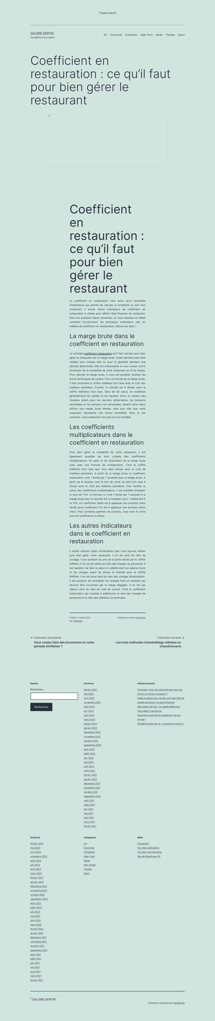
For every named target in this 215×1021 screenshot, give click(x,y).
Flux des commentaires (149, 852)
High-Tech (146, 34)
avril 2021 (89, 817)
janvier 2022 (90, 779)
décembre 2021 (92, 783)
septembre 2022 (92, 745)
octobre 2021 (91, 792)
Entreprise (131, 34)
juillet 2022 (89, 753)
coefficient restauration (98, 353)
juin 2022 (89, 758)
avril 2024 (89, 698)
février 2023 (90, 723)
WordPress (179, 1003)
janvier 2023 (90, 728)
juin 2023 (89, 711)
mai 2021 (88, 813)
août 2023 (89, 706)
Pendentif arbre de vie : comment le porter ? (160, 723)
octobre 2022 (91, 741)
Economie (116, 34)
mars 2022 (89, 770)
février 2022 (90, 775)
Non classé (89, 865)
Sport (181, 34)
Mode (159, 34)
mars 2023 (89, 719)
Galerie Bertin (42, 33)
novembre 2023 (92, 702)
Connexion (143, 843)
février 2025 (90, 689)
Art (105, 34)
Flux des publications (148, 848)
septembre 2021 (92, 796)
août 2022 (89, 749)
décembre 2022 (92, 732)
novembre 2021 (92, 787)
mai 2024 (89, 694)
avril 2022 (89, 766)
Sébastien (77, 621)
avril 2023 (89, 715)
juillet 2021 (89, 805)
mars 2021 (89, 822)
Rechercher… (37, 689)
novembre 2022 (92, 736)
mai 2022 (89, 762)
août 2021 (89, 800)
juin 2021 (88, 809)
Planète (170, 34)
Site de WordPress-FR (148, 856)
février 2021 (90, 826)
